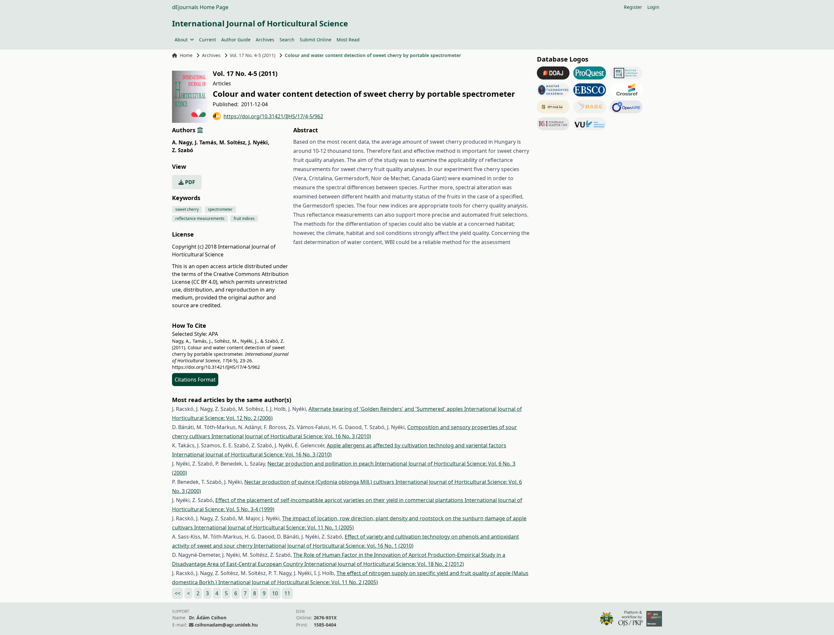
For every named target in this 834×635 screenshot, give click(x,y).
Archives (265, 39)
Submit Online (315, 39)
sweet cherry (187, 209)
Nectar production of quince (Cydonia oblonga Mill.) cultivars (319, 481)
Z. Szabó (182, 150)
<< (177, 593)
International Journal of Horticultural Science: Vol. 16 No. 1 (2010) (333, 545)
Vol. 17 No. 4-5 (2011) (252, 55)
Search (287, 39)
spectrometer (220, 209)
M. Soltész (233, 142)
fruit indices (244, 218)
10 (275, 593)
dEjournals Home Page (200, 7)
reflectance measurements (199, 218)
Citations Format (195, 379)
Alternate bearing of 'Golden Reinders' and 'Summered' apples (386, 408)
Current (207, 39)
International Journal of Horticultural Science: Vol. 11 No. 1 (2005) (274, 527)
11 (287, 593)
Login (653, 7)
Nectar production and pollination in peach (321, 463)
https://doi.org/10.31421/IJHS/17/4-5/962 (273, 116)
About (181, 39)
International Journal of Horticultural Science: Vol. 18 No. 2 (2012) (384, 564)
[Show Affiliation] (200, 130)
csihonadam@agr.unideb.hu (226, 625)
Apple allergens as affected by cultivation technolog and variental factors (416, 445)
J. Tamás (206, 142)
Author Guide (236, 39)
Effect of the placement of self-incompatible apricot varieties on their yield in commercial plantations (340, 500)
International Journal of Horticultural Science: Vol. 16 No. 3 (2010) (291, 436)
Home (186, 55)
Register (633, 7)
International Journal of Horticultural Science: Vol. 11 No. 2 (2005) (298, 582)
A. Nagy (183, 142)
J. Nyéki (258, 142)
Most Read (348, 39)
